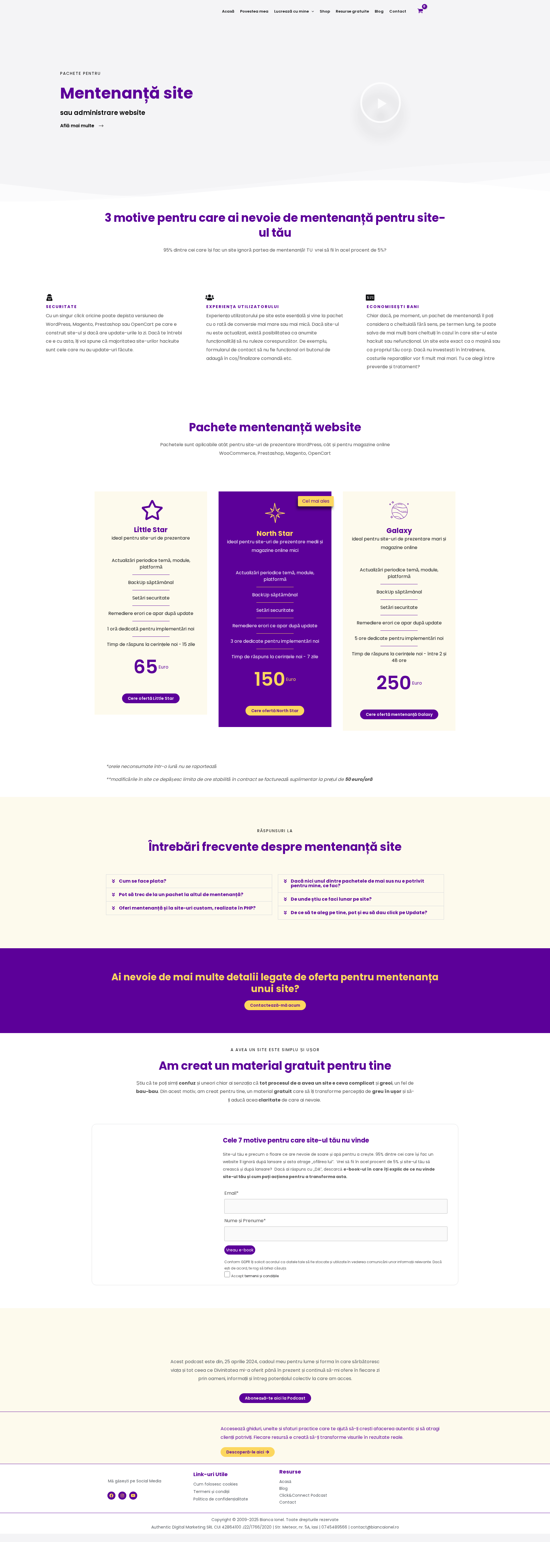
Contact (287, 1502)
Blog (283, 1488)
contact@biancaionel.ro (375, 1527)
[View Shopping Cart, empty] (420, 11)
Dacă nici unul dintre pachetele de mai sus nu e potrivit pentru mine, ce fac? (357, 883)
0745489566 (334, 1527)
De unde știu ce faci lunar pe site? (331, 899)
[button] (311, 11)
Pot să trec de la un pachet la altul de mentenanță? (181, 894)
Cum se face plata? (142, 881)
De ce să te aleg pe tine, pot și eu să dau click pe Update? (359, 912)
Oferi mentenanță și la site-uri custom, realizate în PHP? (187, 908)
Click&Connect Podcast (303, 1495)
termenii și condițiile (262, 1275)
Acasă (285, 1481)
